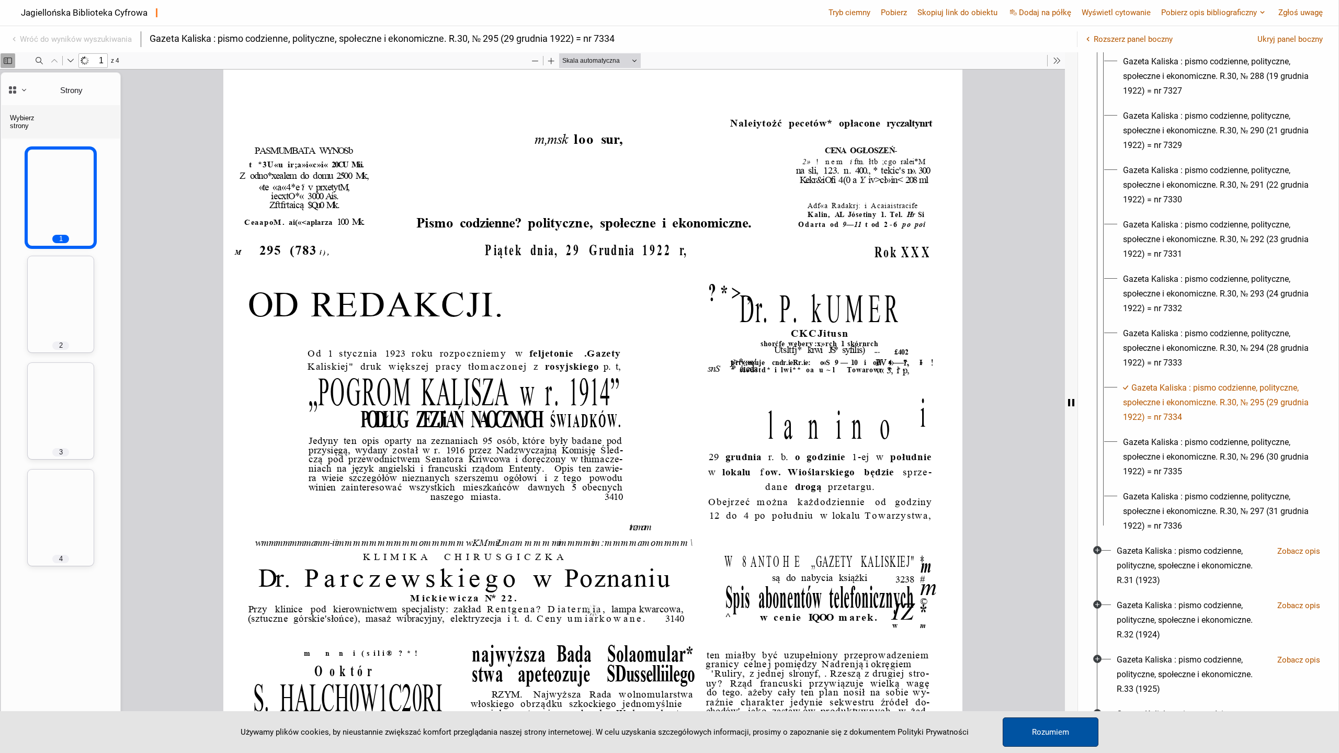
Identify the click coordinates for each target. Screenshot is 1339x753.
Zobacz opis (1298, 551)
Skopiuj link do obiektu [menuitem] (957, 12)
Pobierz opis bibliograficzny (1209, 12)
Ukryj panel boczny (1290, 39)
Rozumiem (1050, 732)
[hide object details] (1071, 402)
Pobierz (894, 12)
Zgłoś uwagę (1300, 12)
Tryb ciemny (849, 12)
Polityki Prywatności (933, 732)
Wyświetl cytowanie (1116, 12)
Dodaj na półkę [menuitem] (1045, 12)
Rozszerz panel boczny (1133, 39)
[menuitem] (1218, 76)
